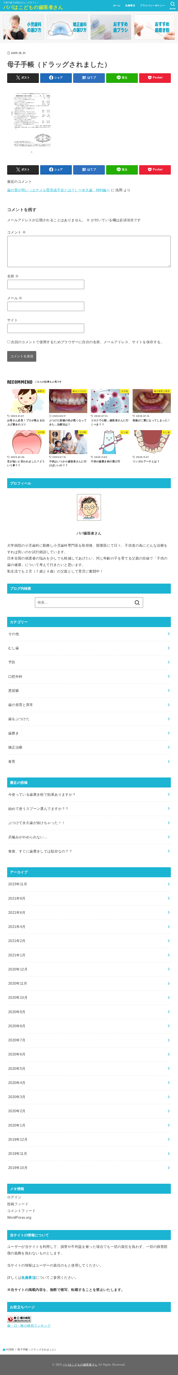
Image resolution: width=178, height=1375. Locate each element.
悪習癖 (13, 690)
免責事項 (130, 5)
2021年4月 (17, 927)
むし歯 (13, 648)
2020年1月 (17, 1125)
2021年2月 (17, 941)
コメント (16, 232)
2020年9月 (17, 1012)
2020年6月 (17, 1054)
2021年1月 (17, 955)
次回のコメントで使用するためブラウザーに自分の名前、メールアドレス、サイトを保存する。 (87, 342)
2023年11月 (17, 884)
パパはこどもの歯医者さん (33, 7)
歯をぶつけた (19, 719)
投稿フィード (17, 1204)
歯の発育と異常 (20, 705)
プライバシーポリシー (152, 5)
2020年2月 (17, 1111)
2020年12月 (18, 969)
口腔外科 (15, 676)
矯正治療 (15, 747)
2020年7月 (17, 1040)
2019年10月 (18, 1168)
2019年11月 (17, 1153)
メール (14, 298)
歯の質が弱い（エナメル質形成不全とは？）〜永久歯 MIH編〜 (58, 190)
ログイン (14, 1197)
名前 (13, 276)
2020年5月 (17, 1068)
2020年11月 (17, 983)
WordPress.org (19, 1217)
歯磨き (13, 733)
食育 (11, 761)
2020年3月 (17, 1097)
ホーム (116, 5)
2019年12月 (18, 1139)
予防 (11, 662)
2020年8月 (17, 1026)
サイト (12, 320)
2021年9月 (17, 898)
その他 (13, 634)
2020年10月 (18, 997)
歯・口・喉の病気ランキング (29, 1325)
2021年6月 (17, 912)
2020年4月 (17, 1083)
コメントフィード (21, 1211)
